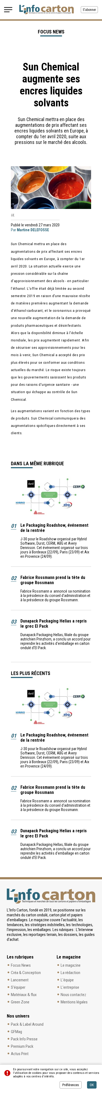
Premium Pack (22, 1046)
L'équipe (67, 980)
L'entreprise (70, 987)
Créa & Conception (26, 972)
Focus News (21, 965)
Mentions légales (74, 1002)
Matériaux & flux (24, 994)
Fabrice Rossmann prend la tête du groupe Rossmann (52, 580)
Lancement (20, 980)
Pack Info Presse (24, 1039)
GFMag (16, 1031)
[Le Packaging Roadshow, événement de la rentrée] (51, 496)
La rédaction (70, 972)
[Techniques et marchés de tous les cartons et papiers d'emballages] (46, 9)
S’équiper (18, 987)
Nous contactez (73, 994)
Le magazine (71, 965)
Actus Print (20, 1053)
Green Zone (20, 1002)
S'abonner (89, 10)
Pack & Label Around (27, 1024)
